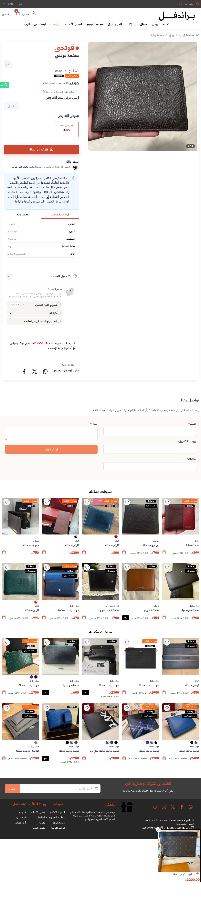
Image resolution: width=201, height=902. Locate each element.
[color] (116, 538)
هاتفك (191, 459)
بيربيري (156, 541)
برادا (197, 541)
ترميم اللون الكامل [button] (46, 305)
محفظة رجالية (157, 35)
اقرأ (43, 91)
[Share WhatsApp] (180, 3)
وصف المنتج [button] (22, 214)
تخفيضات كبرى (151, 505)
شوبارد (36, 541)
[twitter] (172, 806)
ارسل (12, 788)
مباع (125, 617)
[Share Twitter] (34, 372)
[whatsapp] (190, 806)
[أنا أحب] (167, 502)
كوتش (196, 681)
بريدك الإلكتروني (186, 441)
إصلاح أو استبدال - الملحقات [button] (40, 321)
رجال (171, 35)
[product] (179, 851)
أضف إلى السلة (39, 149)
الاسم (192, 424)
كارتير (117, 541)
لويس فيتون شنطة (182, 874)
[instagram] (163, 806)
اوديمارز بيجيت (32, 746)
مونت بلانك (194, 606)
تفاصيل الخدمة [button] (60, 276)
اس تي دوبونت (112, 606)
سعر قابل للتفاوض (190, 501)
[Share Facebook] (24, 372)
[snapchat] (154, 806)
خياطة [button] (53, 313)
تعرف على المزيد (20, 167)
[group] (142, 96)
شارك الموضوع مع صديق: (65, 370)
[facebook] (181, 806)
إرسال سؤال (51, 449)
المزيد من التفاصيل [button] (60, 214)
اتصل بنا (189, 4)
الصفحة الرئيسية (187, 35)
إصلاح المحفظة (55, 289)
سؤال (94, 424)
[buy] (164, 554)
